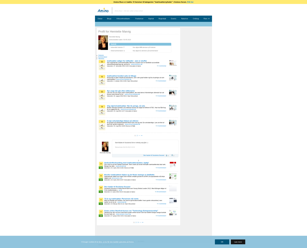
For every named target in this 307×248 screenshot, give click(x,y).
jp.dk (120, 190)
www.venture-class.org (123, 214)
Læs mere (238, 242)
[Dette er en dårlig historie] (102, 68)
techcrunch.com (117, 178)
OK (222, 242)
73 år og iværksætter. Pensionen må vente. (121, 199)
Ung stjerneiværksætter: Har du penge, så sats (126, 106)
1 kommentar (162, 66)
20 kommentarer (161, 191)
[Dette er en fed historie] (102, 65)
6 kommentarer (161, 179)
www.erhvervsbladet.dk (123, 79)
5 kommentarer (161, 215)
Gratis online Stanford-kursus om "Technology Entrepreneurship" (131, 211)
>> (141, 135)
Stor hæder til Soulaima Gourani (153, 155)
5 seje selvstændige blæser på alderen (122, 121)
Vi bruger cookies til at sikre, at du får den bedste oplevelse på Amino (107, 242)
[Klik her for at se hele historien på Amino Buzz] (173, 65)
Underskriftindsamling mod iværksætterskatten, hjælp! (126, 163)
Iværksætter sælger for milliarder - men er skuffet (127, 61)
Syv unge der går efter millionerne (121, 91)
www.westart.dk (121, 166)
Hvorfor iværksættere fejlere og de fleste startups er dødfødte (129, 175)
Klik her (190, 2)
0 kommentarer (161, 111)
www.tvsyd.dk (122, 202)
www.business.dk (136, 64)
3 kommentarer (161, 96)
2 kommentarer (161, 81)
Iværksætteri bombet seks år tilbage (121, 76)
